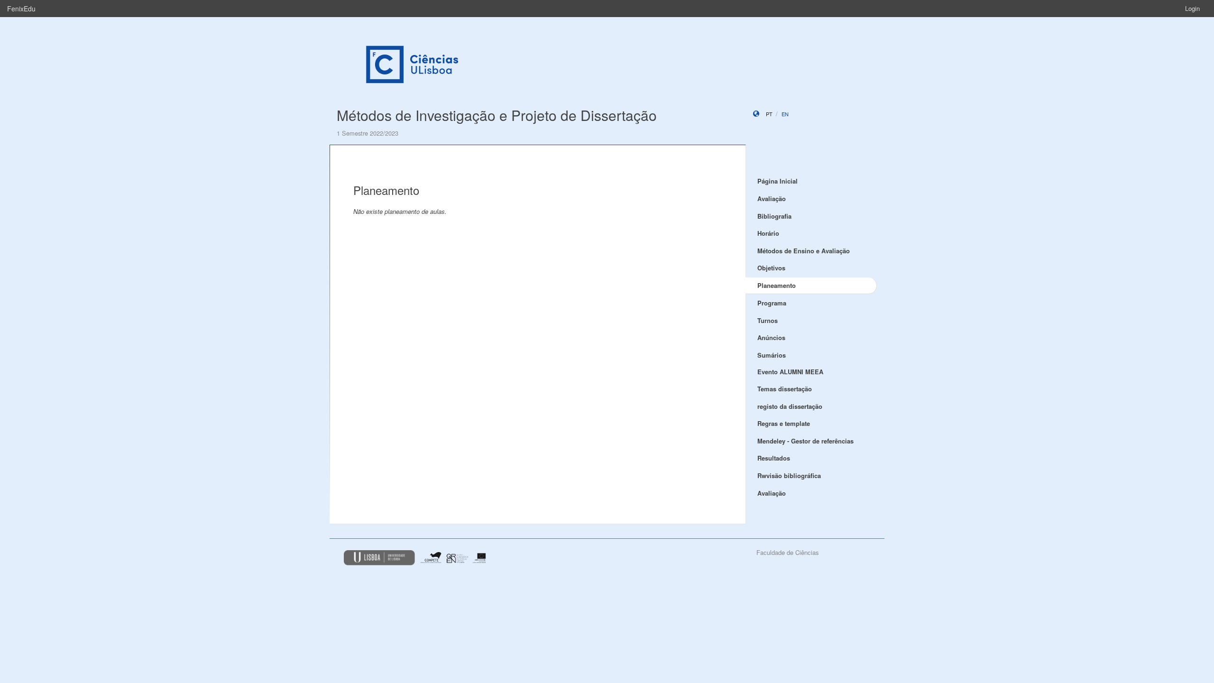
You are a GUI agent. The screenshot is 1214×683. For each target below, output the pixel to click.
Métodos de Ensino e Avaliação (803, 250)
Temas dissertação (784, 388)
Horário (768, 233)
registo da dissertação (789, 406)
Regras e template (783, 423)
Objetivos (771, 267)
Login (1192, 8)
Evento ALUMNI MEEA (790, 371)
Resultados (773, 457)
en (785, 114)
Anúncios (771, 337)
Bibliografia (774, 216)
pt (769, 114)
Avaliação (771, 198)
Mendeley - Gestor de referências (805, 440)
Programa (771, 302)
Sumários (771, 355)
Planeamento (776, 285)
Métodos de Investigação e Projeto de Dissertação (497, 115)
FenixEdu (21, 8)
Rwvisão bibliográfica (789, 475)
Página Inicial (777, 180)
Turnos (767, 320)
